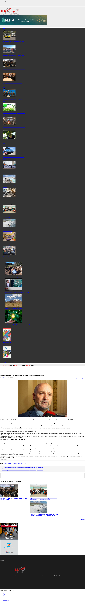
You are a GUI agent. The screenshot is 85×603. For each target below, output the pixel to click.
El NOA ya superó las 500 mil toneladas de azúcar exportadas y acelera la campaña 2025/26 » (22, 470)
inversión (9, 463)
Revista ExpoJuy (6, 326)
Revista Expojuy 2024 (7, 342)
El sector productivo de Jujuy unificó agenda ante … (13, 256)
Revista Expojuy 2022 (7, 360)
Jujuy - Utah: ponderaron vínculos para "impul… (12, 83)
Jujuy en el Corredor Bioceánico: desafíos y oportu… (17, 292)
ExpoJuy (4, 344)
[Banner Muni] (9, 539)
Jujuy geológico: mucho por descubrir (14, 308)
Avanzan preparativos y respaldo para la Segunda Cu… (14, 113)
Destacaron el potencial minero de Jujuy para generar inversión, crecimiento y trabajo (13, 499)
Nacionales (5, 145)
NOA (4, 87)
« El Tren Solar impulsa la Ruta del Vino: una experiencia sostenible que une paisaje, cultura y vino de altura (22, 468)
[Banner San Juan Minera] (23, 24)
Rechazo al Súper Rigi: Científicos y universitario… (13, 171)
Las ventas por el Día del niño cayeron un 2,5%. (12, 242)
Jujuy (4, 29)
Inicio (4, 28)
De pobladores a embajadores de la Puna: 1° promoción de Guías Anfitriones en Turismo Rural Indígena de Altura (43, 499)
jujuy (25, 463)
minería (5, 463)
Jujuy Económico (4, 377)
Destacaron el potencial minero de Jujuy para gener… (14, 69)
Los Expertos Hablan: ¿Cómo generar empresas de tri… (18, 324)
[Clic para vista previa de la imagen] (42, 416)
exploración (15, 463)
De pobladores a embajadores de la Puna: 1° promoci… (14, 215)
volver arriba (82, 519)
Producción (20, 463)
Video (4, 260)
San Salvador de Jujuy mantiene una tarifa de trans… (14, 41)
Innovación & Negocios (7, 217)
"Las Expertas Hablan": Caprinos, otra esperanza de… (17, 276)
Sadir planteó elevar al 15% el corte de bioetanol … (13, 99)
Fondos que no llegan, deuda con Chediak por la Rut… (14, 55)
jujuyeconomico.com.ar (6, 476)
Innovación (5, 202)
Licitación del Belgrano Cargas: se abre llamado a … (13, 157)
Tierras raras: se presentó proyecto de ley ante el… (13, 198)
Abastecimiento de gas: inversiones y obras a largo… (14, 127)
